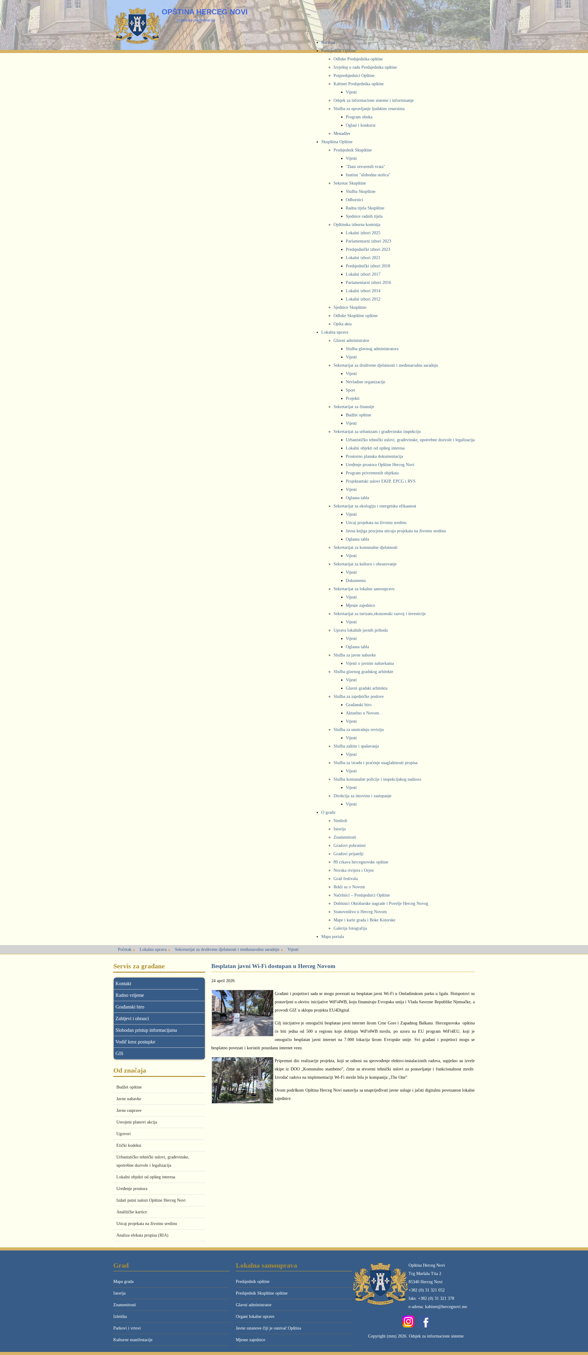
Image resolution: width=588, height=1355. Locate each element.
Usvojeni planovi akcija (136, 1122)
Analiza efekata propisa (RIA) (142, 1235)
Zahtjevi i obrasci (132, 1018)
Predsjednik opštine (253, 1281)
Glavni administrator (254, 1305)
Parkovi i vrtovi (127, 1328)
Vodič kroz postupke (135, 1041)
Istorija (119, 1293)
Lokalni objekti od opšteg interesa (145, 1177)
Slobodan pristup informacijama (146, 1030)
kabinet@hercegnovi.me (446, 1306)
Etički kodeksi (128, 1145)
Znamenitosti (124, 1305)
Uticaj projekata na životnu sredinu (146, 1223)
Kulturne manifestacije (133, 1340)
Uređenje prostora (131, 1188)
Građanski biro (129, 1006)
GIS (119, 1053)
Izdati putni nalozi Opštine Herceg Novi (151, 1200)
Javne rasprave (128, 1110)
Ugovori (123, 1133)
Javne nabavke (128, 1099)
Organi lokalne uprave (255, 1316)
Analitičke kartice (131, 1212)
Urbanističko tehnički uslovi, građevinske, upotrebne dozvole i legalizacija (152, 1161)
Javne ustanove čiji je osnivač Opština (268, 1328)
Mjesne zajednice (250, 1340)
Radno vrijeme (129, 995)
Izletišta (120, 1316)
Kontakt (123, 983)
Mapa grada (123, 1281)
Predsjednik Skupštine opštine (262, 1293)
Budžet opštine (129, 1087)
